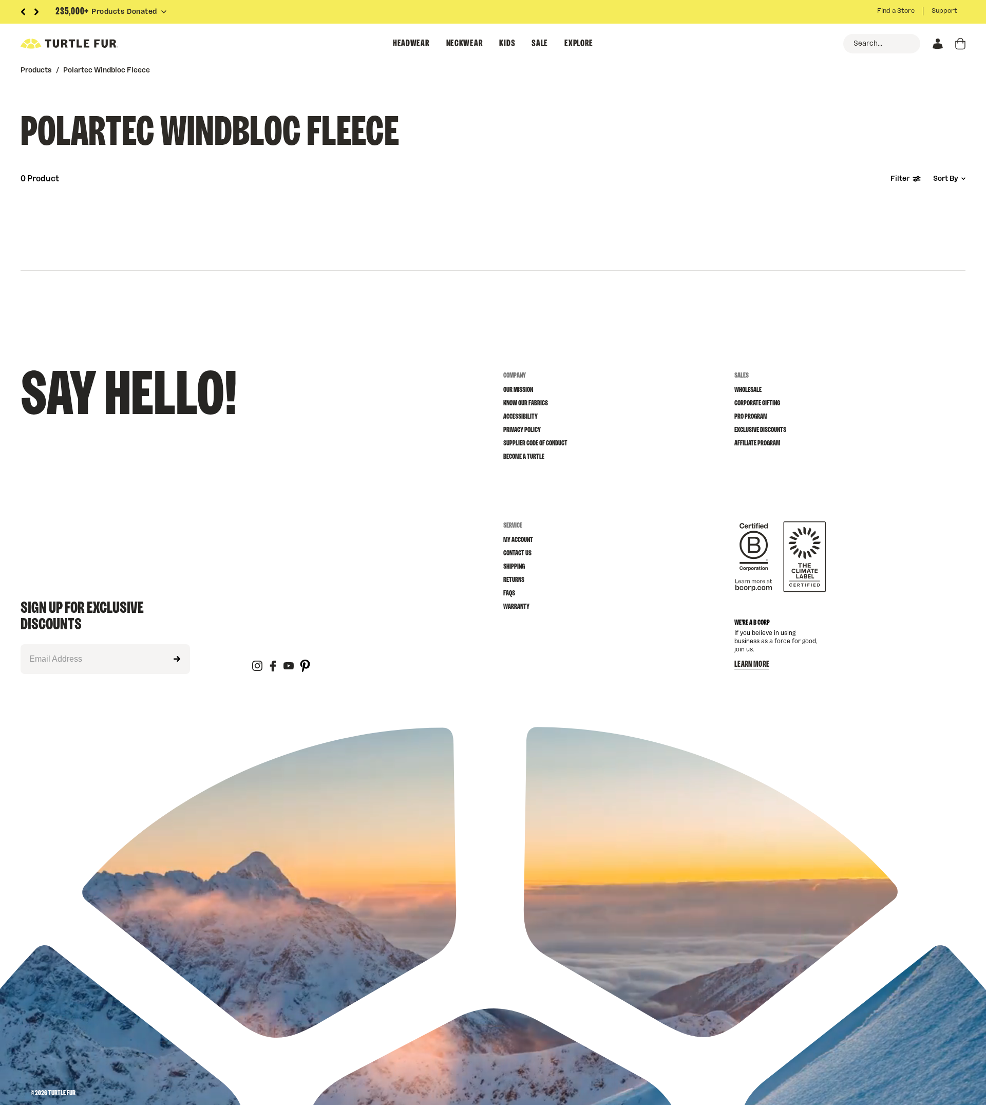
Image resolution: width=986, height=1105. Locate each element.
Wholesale (748, 390)
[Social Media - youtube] (288, 666)
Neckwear (464, 44)
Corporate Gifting (757, 403)
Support (944, 11)
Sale (540, 44)
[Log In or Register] (938, 43)
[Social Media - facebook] (273, 667)
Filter (899, 178)
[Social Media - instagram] (257, 666)
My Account (518, 540)
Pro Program (750, 416)
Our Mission (518, 390)
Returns (513, 580)
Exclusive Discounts (760, 430)
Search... (868, 43)
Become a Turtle (523, 456)
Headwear (411, 44)
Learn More (751, 664)
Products (36, 70)
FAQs (509, 593)
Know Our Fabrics (525, 403)
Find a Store (896, 11)
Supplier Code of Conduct (535, 443)
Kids (507, 44)
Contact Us (517, 553)
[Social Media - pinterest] (305, 666)
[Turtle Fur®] (92, 44)
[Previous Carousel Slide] (23, 11)
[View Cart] (960, 44)
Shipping (514, 566)
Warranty (516, 606)
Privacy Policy (522, 430)
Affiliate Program (757, 443)
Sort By (945, 178)
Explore (578, 44)
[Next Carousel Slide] (36, 11)
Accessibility (520, 416)
